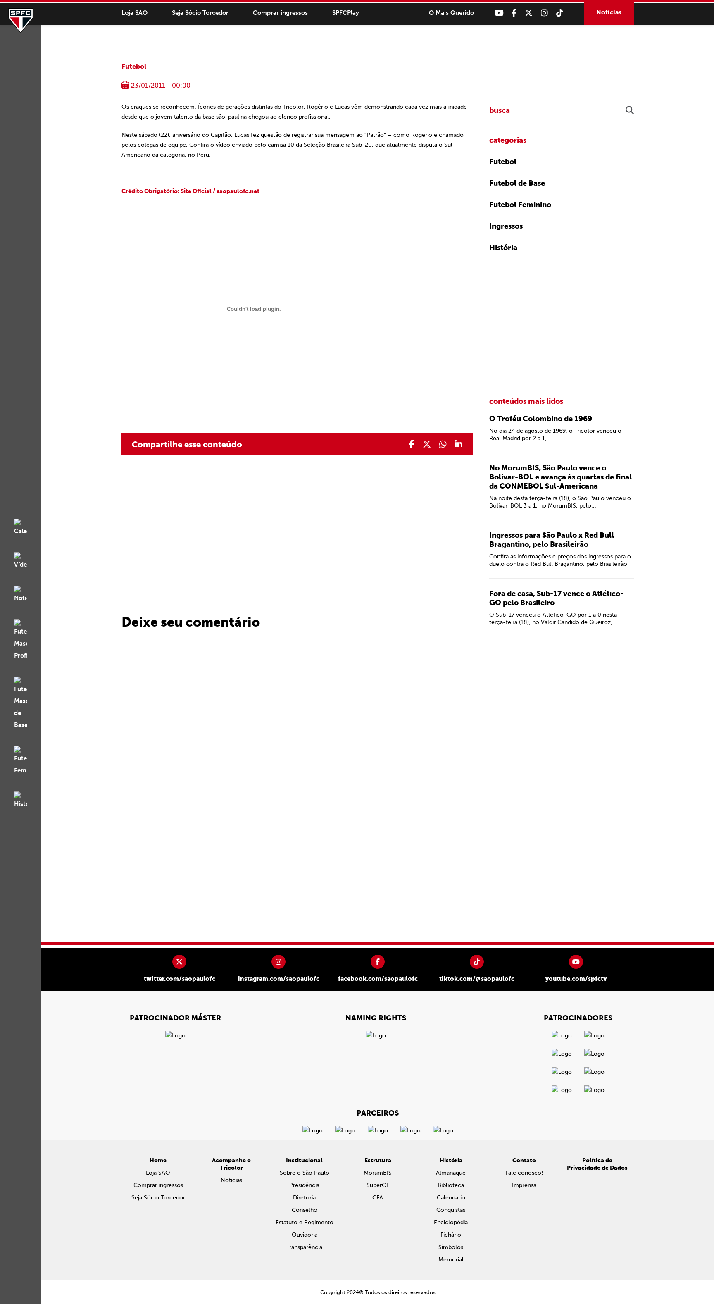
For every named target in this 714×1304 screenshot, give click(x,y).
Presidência (304, 1185)
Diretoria (304, 1197)
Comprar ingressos (280, 13)
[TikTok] (559, 13)
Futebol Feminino (520, 204)
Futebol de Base (517, 183)
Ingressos (506, 226)
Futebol (133, 66)
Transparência (304, 1247)
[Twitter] (529, 13)
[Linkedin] (458, 444)
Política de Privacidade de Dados (597, 1164)
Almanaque (451, 1172)
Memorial (451, 1259)
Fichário (450, 1234)
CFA (377, 1197)
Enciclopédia (451, 1222)
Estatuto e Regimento (304, 1222)
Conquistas (450, 1209)
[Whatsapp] (443, 444)
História (503, 247)
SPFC (20, 20)
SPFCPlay (345, 13)
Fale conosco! (524, 1172)
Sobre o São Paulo (304, 1172)
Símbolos (450, 1247)
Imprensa (524, 1185)
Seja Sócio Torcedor (200, 13)
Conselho (304, 1209)
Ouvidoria (304, 1234)
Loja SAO (134, 13)
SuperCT (378, 1185)
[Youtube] (499, 13)
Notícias (608, 12)
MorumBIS (378, 1172)
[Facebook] (514, 13)
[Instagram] (544, 13)
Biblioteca (451, 1185)
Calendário (451, 1197)
